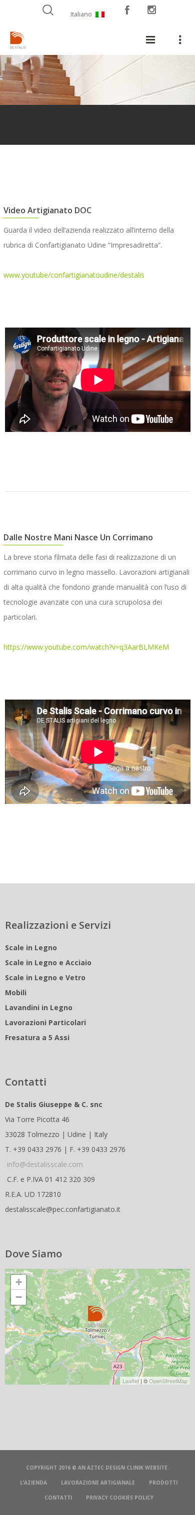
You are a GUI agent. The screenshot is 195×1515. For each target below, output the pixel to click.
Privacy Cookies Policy (120, 1497)
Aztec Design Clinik (115, 1467)
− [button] (19, 1297)
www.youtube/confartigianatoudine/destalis (74, 275)
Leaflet (130, 1381)
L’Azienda (33, 1482)
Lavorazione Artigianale (98, 1482)
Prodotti (163, 1482)
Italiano (81, 14)
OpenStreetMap (168, 1381)
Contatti (58, 1497)
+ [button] (19, 1282)
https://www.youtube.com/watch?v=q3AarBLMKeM (86, 647)
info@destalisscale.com (45, 1164)
